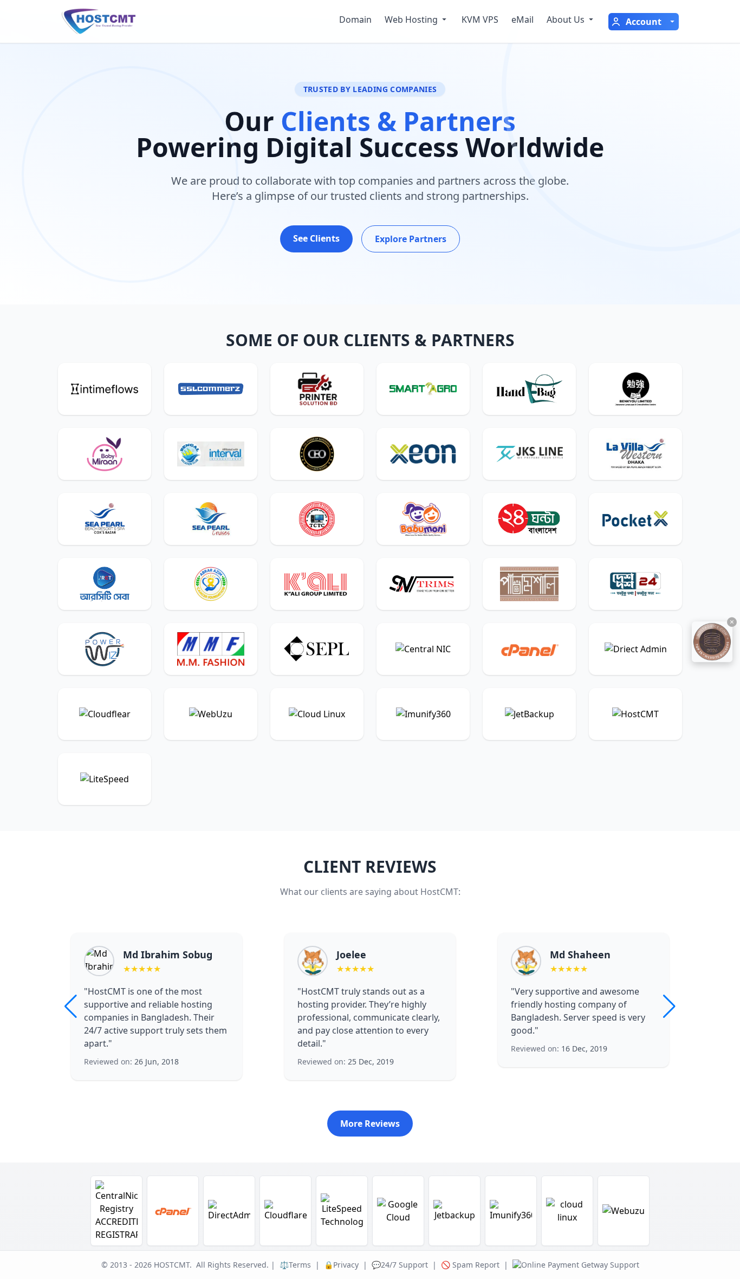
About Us (566, 19)
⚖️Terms (295, 1264)
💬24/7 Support (400, 1264)
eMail (522, 19)
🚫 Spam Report (470, 1264)
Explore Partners (410, 239)
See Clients (316, 238)
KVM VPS (480, 19)
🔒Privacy (341, 1264)
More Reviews (370, 1123)
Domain (355, 19)
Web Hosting (411, 19)
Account (643, 22)
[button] (669, 1006)
